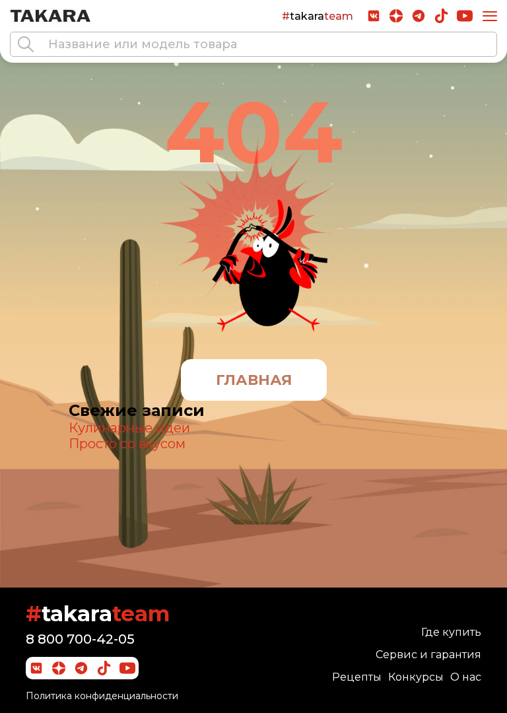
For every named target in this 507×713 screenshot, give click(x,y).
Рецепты (357, 677)
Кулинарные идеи (129, 428)
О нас (465, 677)
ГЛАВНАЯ (254, 380)
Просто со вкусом (127, 444)
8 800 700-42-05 (80, 639)
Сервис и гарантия (428, 654)
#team (317, 16)
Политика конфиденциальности (102, 696)
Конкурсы (416, 677)
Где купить (451, 632)
